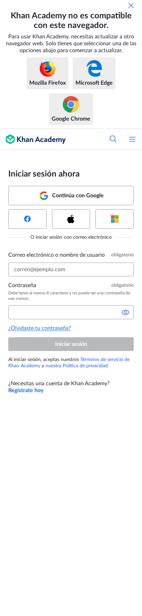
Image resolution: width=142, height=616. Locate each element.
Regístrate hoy (25, 390)
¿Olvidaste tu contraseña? (39, 328)
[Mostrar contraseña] (125, 312)
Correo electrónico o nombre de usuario (56, 255)
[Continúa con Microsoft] (114, 219)
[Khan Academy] (33, 139)
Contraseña (22, 285)
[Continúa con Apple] (71, 219)
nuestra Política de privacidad (76, 365)
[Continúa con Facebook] (27, 219)
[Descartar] (130, 5)
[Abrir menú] (132, 139)
